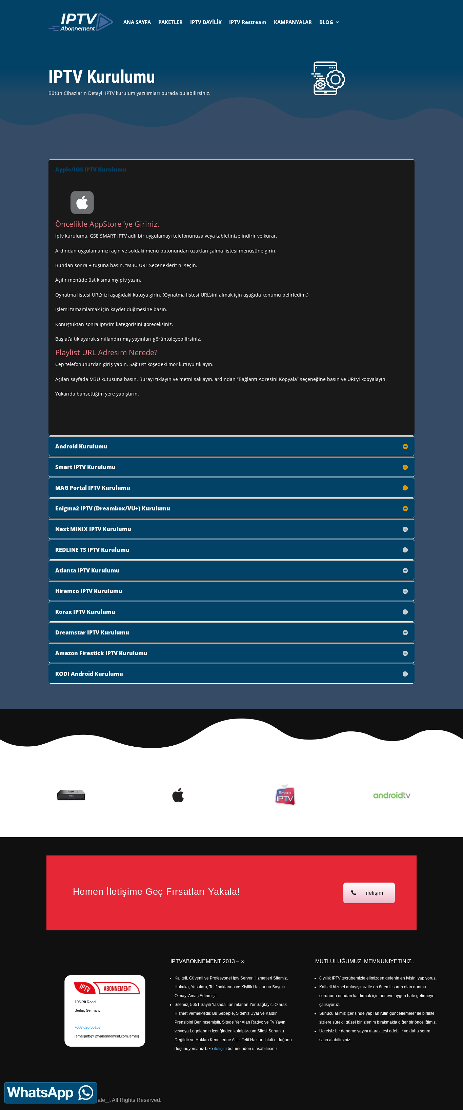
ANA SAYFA (137, 22)
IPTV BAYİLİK (206, 22)
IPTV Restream (247, 22)
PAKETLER (170, 22)
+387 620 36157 (88, 1027)
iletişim (374, 893)
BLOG (326, 22)
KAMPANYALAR (293, 22)
